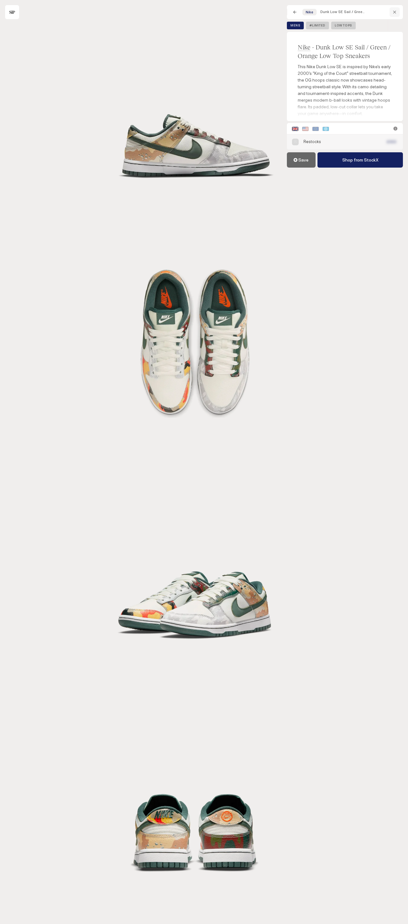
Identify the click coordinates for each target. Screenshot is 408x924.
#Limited (317, 25)
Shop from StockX (360, 160)
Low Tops (343, 25)
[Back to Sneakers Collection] (294, 12)
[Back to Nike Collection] (395, 12)
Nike (304, 47)
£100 (392, 142)
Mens (295, 25)
